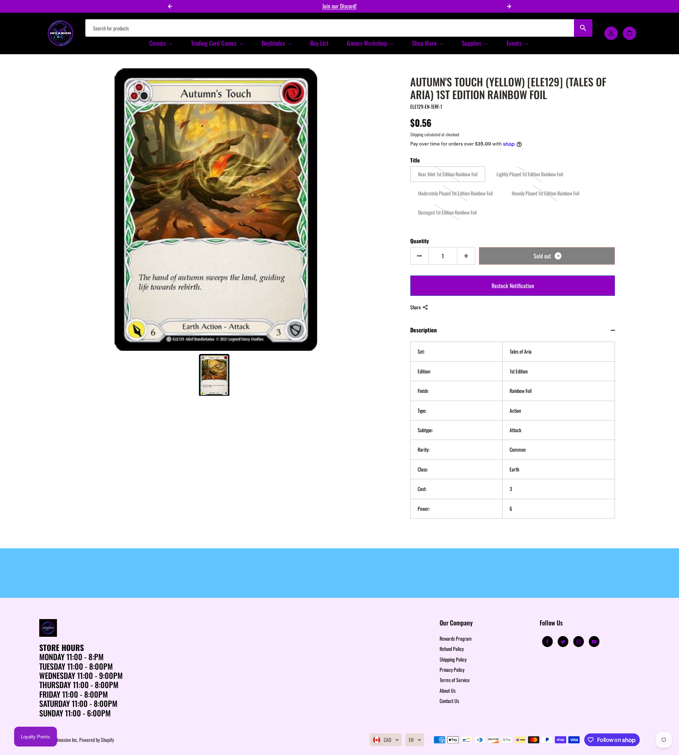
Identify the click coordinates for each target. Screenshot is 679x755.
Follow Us (551, 623)
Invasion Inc (67, 739)
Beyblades (274, 43)
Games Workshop (367, 43)
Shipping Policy (453, 659)
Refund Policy (452, 648)
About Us (447, 690)
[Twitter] (563, 642)
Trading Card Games (214, 43)
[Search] (583, 28)
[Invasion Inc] (60, 33)
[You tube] (594, 642)
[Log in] (611, 33)
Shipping (416, 134)
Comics (158, 43)
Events (514, 43)
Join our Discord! (339, 6)
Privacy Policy (452, 669)
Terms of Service (455, 679)
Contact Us (449, 700)
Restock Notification (513, 285)
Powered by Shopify (96, 739)
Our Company (456, 623)
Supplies (472, 43)
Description (423, 330)
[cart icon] (629, 33)
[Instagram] (578, 642)
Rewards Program (456, 638)
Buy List (319, 43)
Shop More (425, 43)
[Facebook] (547, 642)
